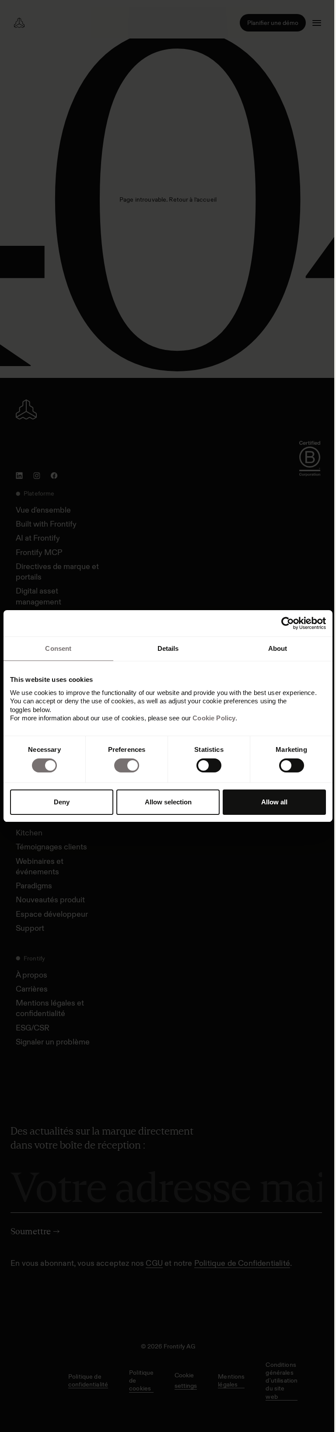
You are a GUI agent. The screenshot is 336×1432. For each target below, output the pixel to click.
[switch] (126, 765)
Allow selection (168, 802)
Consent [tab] (58, 648)
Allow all (274, 802)
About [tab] (277, 648)
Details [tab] (168, 648)
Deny (62, 802)
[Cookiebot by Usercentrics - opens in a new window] (287, 623)
